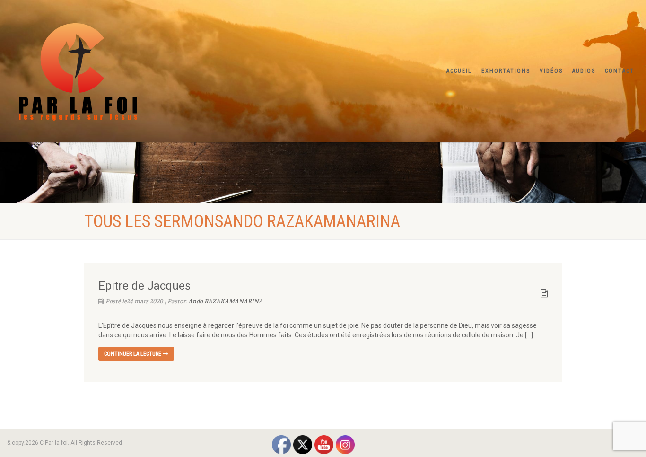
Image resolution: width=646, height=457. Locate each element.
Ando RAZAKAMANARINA (225, 301)
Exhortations (505, 71)
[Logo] (107, 69)
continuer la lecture (133, 354)
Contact (619, 71)
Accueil (459, 71)
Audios (583, 71)
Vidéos (551, 71)
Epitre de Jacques (144, 285)
